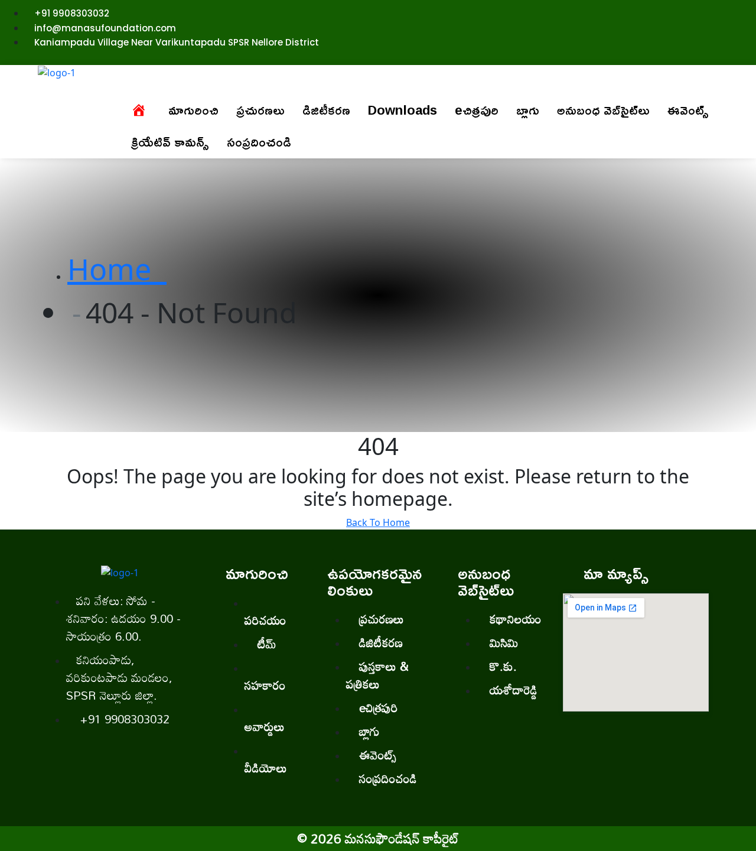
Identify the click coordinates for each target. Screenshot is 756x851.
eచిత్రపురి (476, 110)
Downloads (402, 110)
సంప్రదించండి (259, 141)
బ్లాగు (527, 110)
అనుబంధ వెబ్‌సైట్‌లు (603, 110)
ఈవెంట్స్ (688, 110)
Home (117, 269)
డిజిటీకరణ (326, 110)
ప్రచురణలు (260, 110)
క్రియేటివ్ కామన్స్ (170, 141)
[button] (193, 110)
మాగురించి (193, 110)
